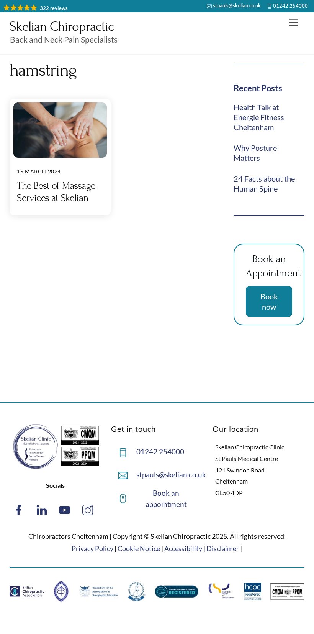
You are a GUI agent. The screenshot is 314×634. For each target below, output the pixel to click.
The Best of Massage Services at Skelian (56, 192)
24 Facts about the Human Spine (264, 183)
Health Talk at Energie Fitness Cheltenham (259, 117)
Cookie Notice (139, 548)
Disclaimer (222, 548)
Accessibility (183, 548)
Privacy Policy (92, 548)
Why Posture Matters (255, 152)
